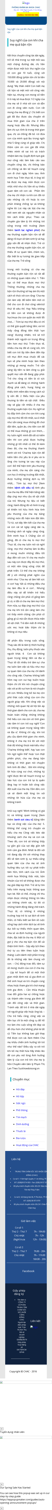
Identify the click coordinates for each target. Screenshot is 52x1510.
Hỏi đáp (20, 1089)
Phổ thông (22, 1110)
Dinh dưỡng (22, 1124)
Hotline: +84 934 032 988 (28, 15)
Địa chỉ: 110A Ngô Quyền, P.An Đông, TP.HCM (28, 11)
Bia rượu (21, 1138)
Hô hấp (20, 1096)
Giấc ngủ (20, 1103)
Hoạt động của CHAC (27, 1145)
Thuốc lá (20, 1131)
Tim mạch (21, 1117)
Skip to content (24, 20)
